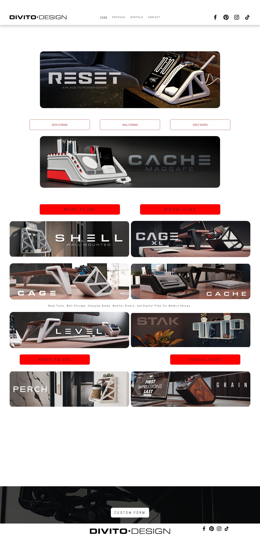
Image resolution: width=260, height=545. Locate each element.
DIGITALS (137, 17)
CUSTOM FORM (129, 512)
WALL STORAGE (130, 124)
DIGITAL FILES (180, 209)
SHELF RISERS (200, 124)
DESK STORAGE (60, 124)
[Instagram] (237, 17)
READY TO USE (80, 209)
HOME (104, 17)
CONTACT (154, 17)
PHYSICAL (119, 17)
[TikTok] (247, 17)
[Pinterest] (226, 17)
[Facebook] (215, 17)
